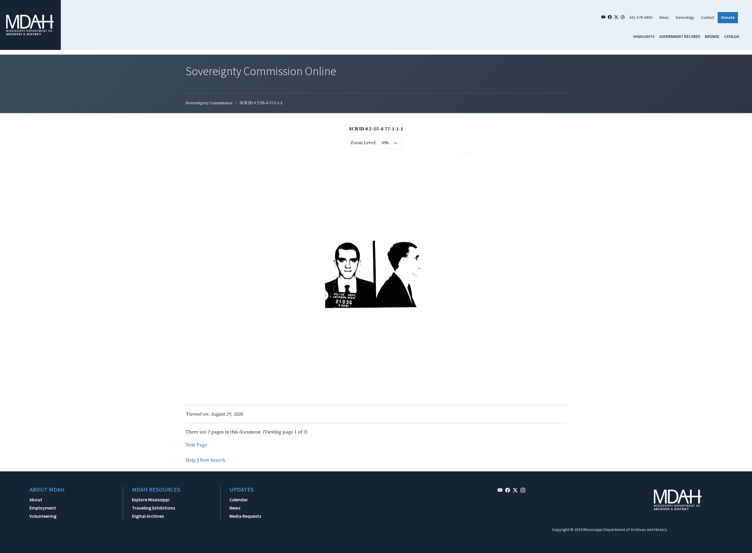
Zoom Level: (363, 143)
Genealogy (685, 17)
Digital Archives (148, 516)
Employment (42, 508)
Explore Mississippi (150, 499)
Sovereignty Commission (209, 103)
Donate (727, 17)
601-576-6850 (641, 17)
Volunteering (42, 516)
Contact (707, 17)
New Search (212, 460)
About (35, 499)
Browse (712, 36)
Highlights (643, 36)
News (664, 17)
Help (191, 460)
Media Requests (245, 516)
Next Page (196, 445)
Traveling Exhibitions (153, 508)
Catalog (731, 36)
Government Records (679, 36)
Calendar (238, 499)
